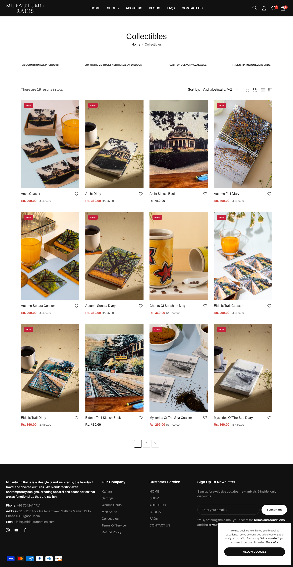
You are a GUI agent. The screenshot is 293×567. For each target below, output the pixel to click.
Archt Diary (93, 193)
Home (136, 44)
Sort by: (194, 89)
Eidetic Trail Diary (33, 417)
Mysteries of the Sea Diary (233, 417)
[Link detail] (8, 530)
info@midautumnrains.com (30, 521)
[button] (76, 194)
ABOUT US (157, 505)
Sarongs (108, 498)
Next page (155, 444)
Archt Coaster (30, 193)
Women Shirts (112, 505)
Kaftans (107, 491)
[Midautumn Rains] (25, 8)
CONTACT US (159, 525)
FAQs (153, 518)
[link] (100, 65)
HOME (154, 491)
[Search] (255, 8)
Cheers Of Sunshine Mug (167, 305)
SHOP (154, 498)
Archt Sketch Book (162, 193)
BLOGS (155, 511)
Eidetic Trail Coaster (228, 305)
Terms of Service (114, 525)
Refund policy (111, 532)
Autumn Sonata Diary (100, 305)
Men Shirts (109, 511)
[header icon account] (264, 8)
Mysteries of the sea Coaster (170, 417)
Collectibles (110, 518)
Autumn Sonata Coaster (38, 305)
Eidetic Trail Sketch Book (103, 417)
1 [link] (138, 444)
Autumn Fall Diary (226, 193)
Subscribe (274, 509)
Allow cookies (254, 551)
